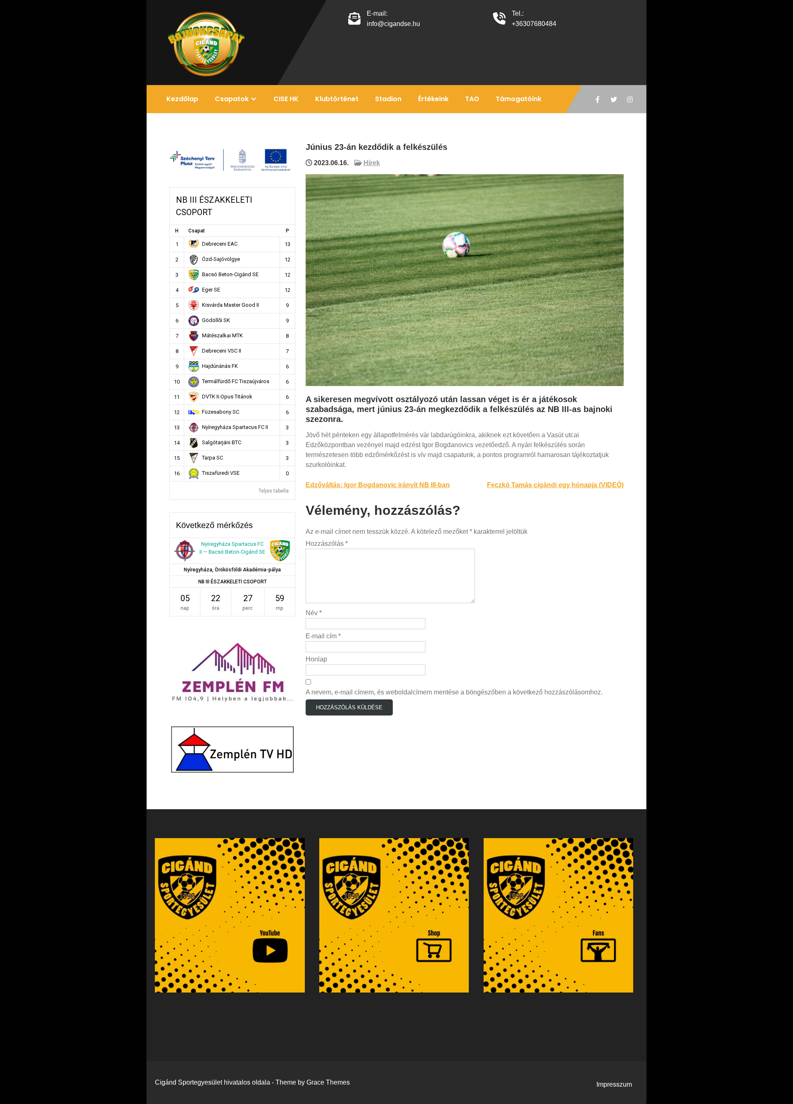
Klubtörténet (337, 99)
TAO (472, 99)
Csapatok (232, 99)
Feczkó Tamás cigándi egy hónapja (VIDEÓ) (555, 484)
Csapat (196, 231)
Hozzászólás (327, 543)
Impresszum (614, 1084)
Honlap (316, 659)
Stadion (388, 99)
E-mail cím (323, 636)
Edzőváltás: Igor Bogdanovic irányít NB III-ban (378, 484)
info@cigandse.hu (393, 23)
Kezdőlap (182, 99)
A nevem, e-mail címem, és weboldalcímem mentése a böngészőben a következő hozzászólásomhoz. (454, 692)
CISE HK (286, 99)
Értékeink (433, 99)
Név (314, 612)
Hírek (371, 162)
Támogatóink (518, 99)
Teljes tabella (274, 491)
